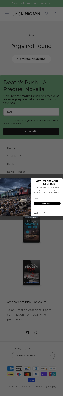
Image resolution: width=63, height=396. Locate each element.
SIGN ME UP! (47, 203)
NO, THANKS (47, 208)
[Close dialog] (61, 180)
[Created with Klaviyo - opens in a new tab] (31, 217)
